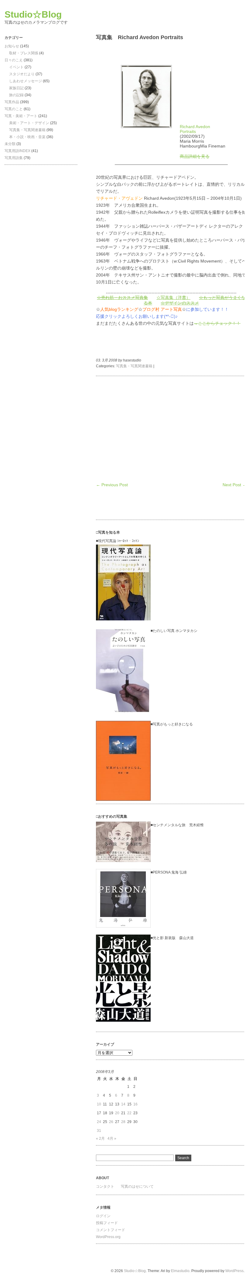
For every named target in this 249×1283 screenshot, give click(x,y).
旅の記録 (16, 95)
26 (111, 1122)
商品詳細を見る (195, 156)
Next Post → (235, 484)
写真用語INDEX (17, 151)
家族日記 (16, 88)
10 (99, 1104)
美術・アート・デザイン (29, 123)
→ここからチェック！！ (217, 323)
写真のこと (14, 109)
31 (99, 1131)
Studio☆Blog (33, 14)
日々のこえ (14, 60)
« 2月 (100, 1138)
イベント (16, 67)
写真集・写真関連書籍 (27, 130)
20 (117, 1113)
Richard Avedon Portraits (195, 129)
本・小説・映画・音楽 (27, 137)
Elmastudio (180, 1271)
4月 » (111, 1138)
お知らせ (12, 46)
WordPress (234, 1271)
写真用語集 (14, 158)
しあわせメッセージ (25, 81)
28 (123, 1122)
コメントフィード (110, 1230)
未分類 (10, 144)
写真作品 (12, 102)
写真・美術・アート (21, 116)
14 (123, 1104)
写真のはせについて (137, 1186)
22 (129, 1113)
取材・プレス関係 (23, 53)
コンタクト (105, 1186)
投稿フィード (107, 1223)
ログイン (103, 1216)
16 (135, 1104)
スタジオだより (22, 74)
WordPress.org (108, 1237)
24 (99, 1122)
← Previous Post (112, 484)
